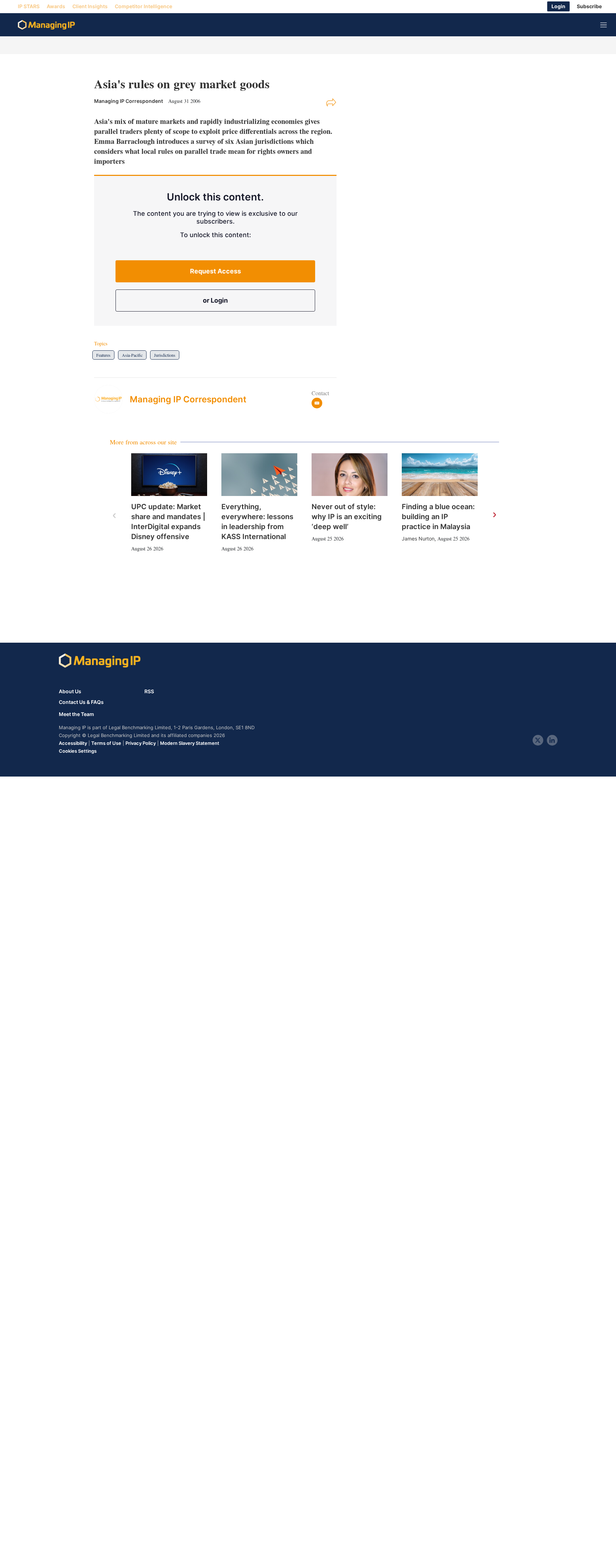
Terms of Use (106, 743)
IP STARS (29, 7)
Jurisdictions (164, 355)
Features (103, 355)
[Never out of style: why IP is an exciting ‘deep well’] (349, 474)
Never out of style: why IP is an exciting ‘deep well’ (347, 516)
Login (558, 7)
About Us (70, 691)
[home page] (46, 25)
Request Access (215, 271)
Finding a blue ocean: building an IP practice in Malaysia (438, 516)
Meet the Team (76, 714)
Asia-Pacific (132, 355)
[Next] (494, 515)
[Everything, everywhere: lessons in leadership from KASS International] (259, 474)
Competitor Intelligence (143, 7)
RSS (149, 691)
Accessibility (73, 743)
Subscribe (589, 7)
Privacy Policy (140, 743)
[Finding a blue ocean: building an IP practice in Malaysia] (440, 474)
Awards (56, 7)
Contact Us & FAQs (81, 702)
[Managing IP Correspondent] (112, 399)
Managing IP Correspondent (188, 399)
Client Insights (90, 7)
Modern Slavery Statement (189, 743)
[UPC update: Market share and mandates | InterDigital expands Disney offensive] (169, 474)
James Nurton (418, 539)
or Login (215, 300)
